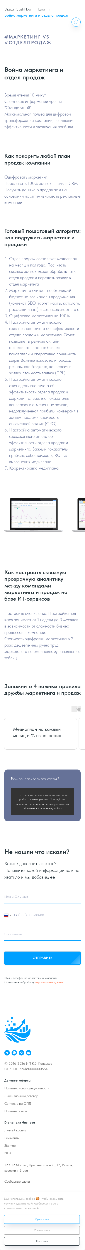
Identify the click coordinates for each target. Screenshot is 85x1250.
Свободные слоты (17, 1181)
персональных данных (49, 982)
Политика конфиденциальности (26, 1088)
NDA (8, 1153)
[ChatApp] (14, 1052)
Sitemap (10, 1145)
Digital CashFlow (17, 9)
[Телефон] (21, 1052)
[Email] (28, 1052)
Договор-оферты (17, 1080)
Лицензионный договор (21, 1096)
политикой (32, 1208)
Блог (42, 9)
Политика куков (15, 1111)
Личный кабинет (16, 1130)
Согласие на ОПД (17, 1103)
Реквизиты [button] (11, 1138)
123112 (9, 1165)
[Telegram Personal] (7, 1052)
